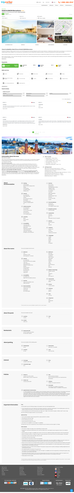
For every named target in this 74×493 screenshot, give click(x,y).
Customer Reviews (23, 474)
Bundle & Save (4, 468)
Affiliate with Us (22, 473)
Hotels (3, 471)
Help (43, 2)
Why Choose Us (40, 470)
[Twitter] (56, 474)
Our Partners (22, 471)
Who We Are (22, 468)
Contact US (22, 467)
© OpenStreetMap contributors (68, 34)
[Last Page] (44, 132)
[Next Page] (42, 132)
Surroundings (51, 44)
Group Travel (39, 467)
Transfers (3, 474)
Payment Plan (39, 471)
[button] (63, 26)
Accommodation (8, 44)
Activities (3, 473)
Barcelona (4, 8)
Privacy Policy (39, 473)
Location (65, 44)
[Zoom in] (71, 30)
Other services (4, 86)
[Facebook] (56, 471)
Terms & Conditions (40, 474)
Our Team (21, 470)
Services (23, 44)
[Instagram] (56, 472)
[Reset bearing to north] (71, 33)
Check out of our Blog (59, 467)
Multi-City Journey (5, 470)
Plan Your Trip (4, 467)
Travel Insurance (40, 468)
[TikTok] (56, 477)
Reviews (37, 44)
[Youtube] (56, 475)
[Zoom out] (71, 31)
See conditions (59, 484)
